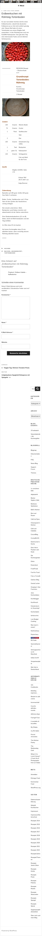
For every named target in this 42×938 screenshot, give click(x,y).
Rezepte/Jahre (35, 853)
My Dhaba (34, 727)
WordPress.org (35, 787)
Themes (33, 473)
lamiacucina (34, 615)
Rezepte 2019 (35, 839)
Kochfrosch (34, 602)
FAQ (32, 459)
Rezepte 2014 (35, 820)
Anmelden (34, 774)
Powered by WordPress (9, 930)
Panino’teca (34, 634)
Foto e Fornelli (35, 576)
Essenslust (34, 565)
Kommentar (6, 295)
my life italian (35, 731)
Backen (7, 251)
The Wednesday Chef (34, 748)
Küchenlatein (35, 612)
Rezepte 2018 (35, 835)
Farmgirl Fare (35, 717)
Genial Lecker (35, 583)
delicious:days (35, 714)
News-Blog (34, 463)
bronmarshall (35, 702)
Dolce (32, 561)
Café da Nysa (35, 519)
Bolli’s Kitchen (35, 509)
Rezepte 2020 (35, 842)
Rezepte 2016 (35, 828)
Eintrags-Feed (35, 778)
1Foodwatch (35, 430)
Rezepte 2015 (35, 824)
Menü (22, 6)
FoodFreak (34, 568)
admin (17, 10)
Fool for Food (35, 572)
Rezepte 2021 (35, 846)
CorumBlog (34, 534)
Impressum (34, 811)
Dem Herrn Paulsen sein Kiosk (35, 550)
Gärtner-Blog (35, 580)
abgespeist (34, 494)
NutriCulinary (35, 631)
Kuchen (7, 248)
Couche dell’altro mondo (33, 708)
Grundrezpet (16, 251)
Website (4, 342)
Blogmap (33, 450)
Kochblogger (35, 598)
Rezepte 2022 (35, 850)
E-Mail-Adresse (7, 332)
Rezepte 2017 (35, 831)
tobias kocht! (35, 658)
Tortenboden (9, 253)
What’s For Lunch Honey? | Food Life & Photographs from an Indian (35, 758)
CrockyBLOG (35, 538)
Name (4, 322)
